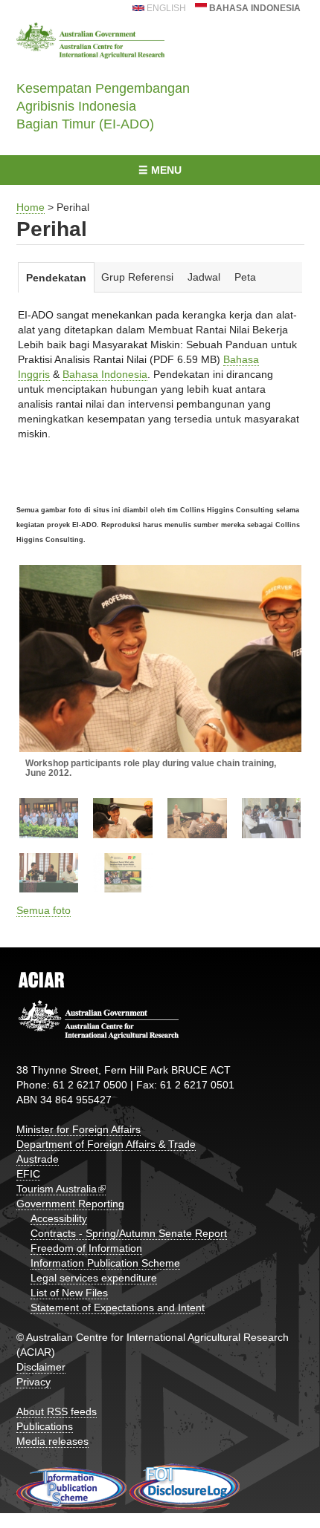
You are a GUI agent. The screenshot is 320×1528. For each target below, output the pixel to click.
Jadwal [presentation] (204, 277)
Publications (44, 1426)
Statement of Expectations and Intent (118, 1307)
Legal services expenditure (94, 1278)
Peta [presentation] (245, 277)
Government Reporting (70, 1203)
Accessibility (59, 1218)
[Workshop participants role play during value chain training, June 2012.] (160, 659)
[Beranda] (90, 40)
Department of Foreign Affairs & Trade (106, 1144)
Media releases (52, 1441)
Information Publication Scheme (105, 1263)
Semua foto (43, 910)
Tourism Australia (56, 1189)
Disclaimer (40, 1367)
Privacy (33, 1382)
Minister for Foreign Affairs (78, 1129)
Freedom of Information (86, 1248)
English (165, 8)
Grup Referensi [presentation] (137, 277)
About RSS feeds (56, 1411)
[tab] (56, 277)
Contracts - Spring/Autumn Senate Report (129, 1233)
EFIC (28, 1174)
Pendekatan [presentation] (56, 278)
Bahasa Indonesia (254, 8)
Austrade (37, 1159)
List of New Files (69, 1293)
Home (30, 207)
